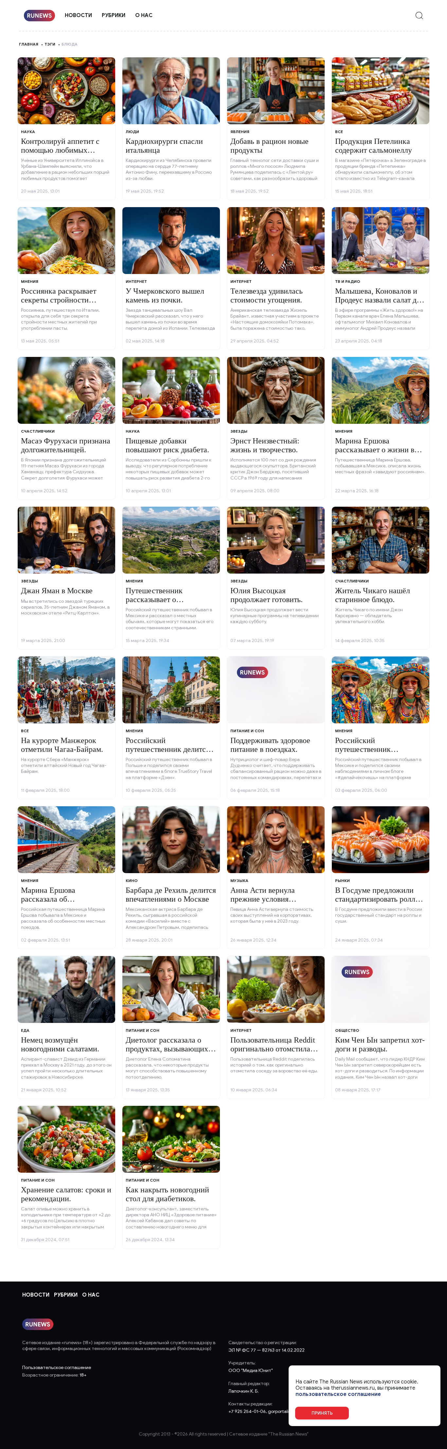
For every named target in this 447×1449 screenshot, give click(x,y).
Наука (28, 131)
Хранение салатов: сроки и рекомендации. (66, 1194)
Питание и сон (247, 730)
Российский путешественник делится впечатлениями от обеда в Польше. (168, 753)
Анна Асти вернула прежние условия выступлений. (262, 899)
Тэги (50, 44)
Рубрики (113, 15)
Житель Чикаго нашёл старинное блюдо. (372, 594)
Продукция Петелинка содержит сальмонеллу (373, 145)
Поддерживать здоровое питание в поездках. (270, 744)
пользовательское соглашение (338, 1394)
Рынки (342, 880)
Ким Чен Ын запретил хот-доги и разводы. (380, 1044)
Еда (25, 1030)
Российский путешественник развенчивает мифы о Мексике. (371, 753)
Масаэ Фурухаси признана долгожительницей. (65, 445)
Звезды (238, 431)
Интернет (136, 281)
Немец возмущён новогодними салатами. (60, 1044)
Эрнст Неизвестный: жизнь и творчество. (264, 445)
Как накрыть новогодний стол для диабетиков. (167, 1194)
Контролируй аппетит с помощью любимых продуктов (60, 150)
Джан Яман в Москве (57, 590)
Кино (132, 880)
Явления (239, 131)
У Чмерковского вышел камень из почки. (165, 295)
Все (339, 131)
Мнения (29, 281)
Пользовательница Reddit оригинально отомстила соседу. (272, 1049)
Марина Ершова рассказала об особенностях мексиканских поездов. (59, 903)
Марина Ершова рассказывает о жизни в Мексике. (374, 449)
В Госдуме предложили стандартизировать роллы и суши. (377, 899)
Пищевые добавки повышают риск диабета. (167, 445)
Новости (78, 15)
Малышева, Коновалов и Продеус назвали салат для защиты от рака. (379, 300)
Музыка (239, 880)
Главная (28, 44)
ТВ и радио (347, 281)
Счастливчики (38, 431)
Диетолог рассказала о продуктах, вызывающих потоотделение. (167, 1049)
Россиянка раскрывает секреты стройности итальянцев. (58, 300)
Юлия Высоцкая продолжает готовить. (266, 594)
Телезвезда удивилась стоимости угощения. (266, 295)
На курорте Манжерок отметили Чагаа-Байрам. (62, 744)
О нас (143, 15)
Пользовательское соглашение (56, 1367)
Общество (347, 1030)
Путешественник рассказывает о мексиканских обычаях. (165, 599)
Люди (132, 131)
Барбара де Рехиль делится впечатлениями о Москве (171, 894)
